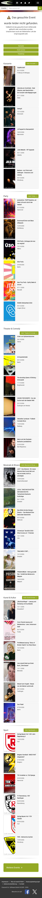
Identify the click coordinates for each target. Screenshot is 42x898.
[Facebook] (27, 891)
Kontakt (21, 884)
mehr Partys (32, 196)
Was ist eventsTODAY (17, 882)
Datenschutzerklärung (10, 884)
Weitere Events (13, 867)
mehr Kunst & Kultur (30, 597)
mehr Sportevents (31, 730)
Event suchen (21, 50)
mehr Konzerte (32, 63)
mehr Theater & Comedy (29, 333)
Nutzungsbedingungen (33, 882)
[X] (34, 891)
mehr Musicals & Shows (29, 465)
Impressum (5, 882)
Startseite (21, 46)
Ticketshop (21, 54)
